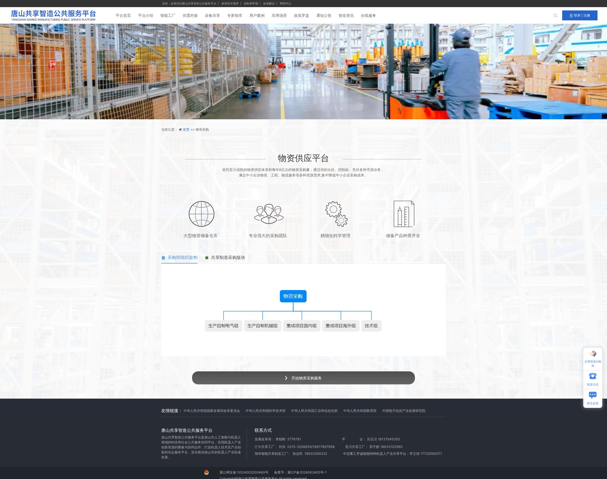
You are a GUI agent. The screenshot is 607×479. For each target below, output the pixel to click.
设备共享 (212, 15)
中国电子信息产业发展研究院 (403, 411)
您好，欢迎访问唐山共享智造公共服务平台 (189, 3)
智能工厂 (167, 15)
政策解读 (269, 3)
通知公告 (323, 15)
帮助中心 (285, 3)
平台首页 (123, 15)
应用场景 (279, 15)
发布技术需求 (230, 3)
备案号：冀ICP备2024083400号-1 (300, 472)
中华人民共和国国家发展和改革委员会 (212, 411)
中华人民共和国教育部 (360, 411)
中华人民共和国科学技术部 (265, 411)
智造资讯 (346, 15)
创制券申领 (251, 3)
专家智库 (234, 15)
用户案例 (257, 15)
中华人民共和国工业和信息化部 (314, 411)
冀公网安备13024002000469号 (244, 472)
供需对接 (190, 15)
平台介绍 (145, 15)
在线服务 (368, 15)
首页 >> (189, 129)
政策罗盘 (301, 15)
